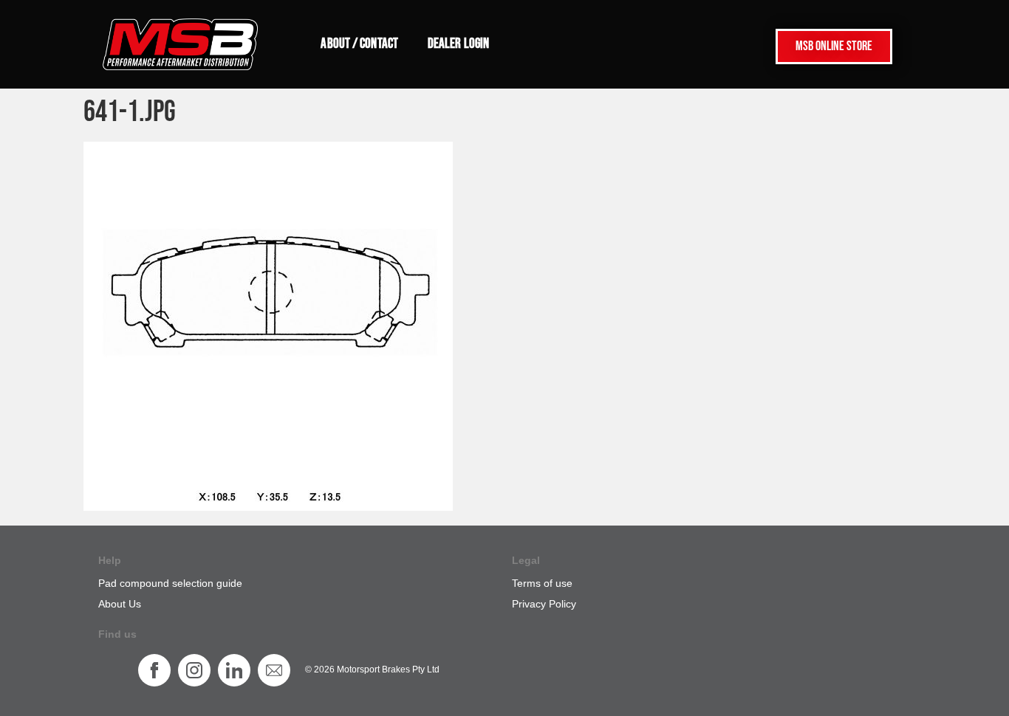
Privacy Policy (544, 604)
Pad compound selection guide (170, 583)
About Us (119, 604)
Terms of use (542, 583)
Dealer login (458, 43)
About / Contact (359, 43)
